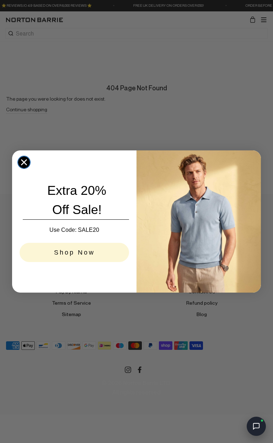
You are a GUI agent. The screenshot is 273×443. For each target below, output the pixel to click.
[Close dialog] (24, 162)
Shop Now (74, 252)
